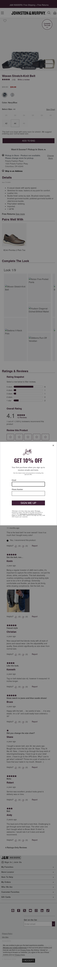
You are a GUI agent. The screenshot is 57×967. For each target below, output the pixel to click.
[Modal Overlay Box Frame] (28, 483)
